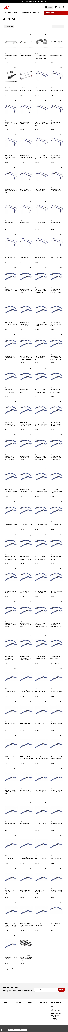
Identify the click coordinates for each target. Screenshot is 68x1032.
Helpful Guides (6, 1008)
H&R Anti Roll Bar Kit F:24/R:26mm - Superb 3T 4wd (41, 90)
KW (28, 1010)
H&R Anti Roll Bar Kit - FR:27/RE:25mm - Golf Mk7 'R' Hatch (26, 524)
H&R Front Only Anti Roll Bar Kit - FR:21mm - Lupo (25, 891)
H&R (29, 1004)
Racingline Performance (33, 1022)
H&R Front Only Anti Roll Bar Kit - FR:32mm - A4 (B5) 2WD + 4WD (26, 925)
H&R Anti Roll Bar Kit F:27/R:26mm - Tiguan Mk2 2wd (11, 191)
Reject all (11, 1030)
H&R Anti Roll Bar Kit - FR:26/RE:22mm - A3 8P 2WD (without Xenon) (10, 391)
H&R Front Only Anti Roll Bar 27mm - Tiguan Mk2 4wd (10, 792)
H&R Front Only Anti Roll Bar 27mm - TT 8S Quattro (26, 791)
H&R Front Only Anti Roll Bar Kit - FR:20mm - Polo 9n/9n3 (10, 892)
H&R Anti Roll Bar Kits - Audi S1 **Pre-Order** (55, 657)
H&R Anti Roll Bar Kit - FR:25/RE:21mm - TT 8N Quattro (10, 358)
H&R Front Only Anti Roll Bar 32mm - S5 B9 (10, 857)
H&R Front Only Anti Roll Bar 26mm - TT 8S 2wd (40, 690)
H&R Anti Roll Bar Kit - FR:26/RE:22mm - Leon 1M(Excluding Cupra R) (10, 424)
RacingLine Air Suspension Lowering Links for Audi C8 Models (26, 959)
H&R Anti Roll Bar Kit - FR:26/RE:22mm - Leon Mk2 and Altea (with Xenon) (26, 424)
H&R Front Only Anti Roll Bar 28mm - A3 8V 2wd (56, 791)
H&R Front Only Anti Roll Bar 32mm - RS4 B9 (40, 824)
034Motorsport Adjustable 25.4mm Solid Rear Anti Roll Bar (11, 57)
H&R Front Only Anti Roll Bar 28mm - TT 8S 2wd (10, 824)
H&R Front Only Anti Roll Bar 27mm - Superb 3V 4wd (41, 757)
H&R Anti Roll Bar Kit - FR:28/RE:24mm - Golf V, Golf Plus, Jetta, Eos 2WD (26, 558)
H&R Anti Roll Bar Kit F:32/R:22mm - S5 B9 (40, 223)
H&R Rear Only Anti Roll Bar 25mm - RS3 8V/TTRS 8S (11, 958)
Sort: (54, 26)
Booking (5, 1016)
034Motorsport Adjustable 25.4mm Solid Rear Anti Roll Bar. (26, 57)
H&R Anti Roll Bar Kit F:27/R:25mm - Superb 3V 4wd (26, 157)
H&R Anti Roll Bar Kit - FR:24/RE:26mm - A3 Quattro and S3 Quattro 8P (56, 291)
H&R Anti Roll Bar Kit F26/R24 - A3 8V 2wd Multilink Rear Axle (10, 257)
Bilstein (29, 1016)
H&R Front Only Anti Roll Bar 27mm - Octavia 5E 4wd (26, 724)
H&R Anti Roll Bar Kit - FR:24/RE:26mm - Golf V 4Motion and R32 (25, 324)
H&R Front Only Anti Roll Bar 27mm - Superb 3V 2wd (26, 757)
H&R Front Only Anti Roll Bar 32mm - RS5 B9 (56, 824)
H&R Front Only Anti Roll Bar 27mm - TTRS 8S (40, 791)
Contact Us (5, 1018)
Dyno (34, 13)
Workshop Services (13, 13)
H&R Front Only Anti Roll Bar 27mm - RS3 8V (56, 724)
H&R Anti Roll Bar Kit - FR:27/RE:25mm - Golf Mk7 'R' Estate (11, 524)
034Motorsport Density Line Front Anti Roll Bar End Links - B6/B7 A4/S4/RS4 (41, 57)
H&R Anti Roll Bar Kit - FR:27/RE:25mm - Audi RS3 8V (11, 491)
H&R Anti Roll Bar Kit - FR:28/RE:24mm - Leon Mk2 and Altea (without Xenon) (40, 559)
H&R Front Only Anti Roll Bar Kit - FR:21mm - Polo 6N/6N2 (41, 892)
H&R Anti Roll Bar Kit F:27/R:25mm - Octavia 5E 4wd (11, 157)
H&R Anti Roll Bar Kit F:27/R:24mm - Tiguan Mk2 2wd (41, 124)
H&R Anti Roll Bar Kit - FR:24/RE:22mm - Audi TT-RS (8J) (26, 291)
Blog (38, 13)
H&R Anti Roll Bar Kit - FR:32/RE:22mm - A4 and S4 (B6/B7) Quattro (25, 658)
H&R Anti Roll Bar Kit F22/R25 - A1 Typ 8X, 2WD (56, 223)
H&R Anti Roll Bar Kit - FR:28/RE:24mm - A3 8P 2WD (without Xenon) (56, 524)
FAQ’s (54, 1004)
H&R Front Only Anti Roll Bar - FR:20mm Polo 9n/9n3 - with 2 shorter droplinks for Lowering (26, 859)
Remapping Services (26, 13)
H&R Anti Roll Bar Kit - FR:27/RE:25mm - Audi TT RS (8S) (56, 491)
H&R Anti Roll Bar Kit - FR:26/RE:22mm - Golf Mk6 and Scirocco (26, 391)
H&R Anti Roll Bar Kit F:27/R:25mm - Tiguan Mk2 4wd (41, 157)
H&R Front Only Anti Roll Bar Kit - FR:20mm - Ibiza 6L (41, 858)
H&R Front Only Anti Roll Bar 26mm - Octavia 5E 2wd (26, 690)
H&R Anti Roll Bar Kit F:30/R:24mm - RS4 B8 (40, 190)
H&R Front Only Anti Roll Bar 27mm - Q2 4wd (40, 724)
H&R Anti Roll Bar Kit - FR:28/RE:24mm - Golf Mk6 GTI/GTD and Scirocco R (11, 558)
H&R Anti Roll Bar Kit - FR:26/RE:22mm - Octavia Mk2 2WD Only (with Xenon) (56, 425)
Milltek (29, 1020)
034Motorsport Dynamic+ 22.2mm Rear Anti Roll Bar (56, 56)
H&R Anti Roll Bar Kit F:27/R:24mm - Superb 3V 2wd (26, 124)
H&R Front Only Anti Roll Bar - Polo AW (40, 924)
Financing (42, 1006)
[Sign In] (59, 7)
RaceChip (30, 1014)
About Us (5, 1014)
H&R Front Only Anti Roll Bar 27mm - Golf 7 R (10, 724)
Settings (5, 1030)
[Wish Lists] (55, 7)
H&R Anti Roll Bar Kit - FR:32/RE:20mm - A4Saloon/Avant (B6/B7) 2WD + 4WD (56, 625)
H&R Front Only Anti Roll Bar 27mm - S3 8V (10, 757)
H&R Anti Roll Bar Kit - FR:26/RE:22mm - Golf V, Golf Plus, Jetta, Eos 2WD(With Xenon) (41, 392)
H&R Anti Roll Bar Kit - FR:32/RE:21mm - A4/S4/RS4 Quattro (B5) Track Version (10, 659)
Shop (4, 13)
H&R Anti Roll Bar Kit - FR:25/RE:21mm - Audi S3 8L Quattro (56, 324)
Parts (17, 1004)
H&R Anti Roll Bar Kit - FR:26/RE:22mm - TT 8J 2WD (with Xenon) (40, 458)
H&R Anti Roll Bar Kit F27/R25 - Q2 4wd (24, 256)
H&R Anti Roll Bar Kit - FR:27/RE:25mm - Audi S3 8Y (41, 491)
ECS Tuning (30, 1012)
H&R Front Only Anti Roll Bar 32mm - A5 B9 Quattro (26, 824)
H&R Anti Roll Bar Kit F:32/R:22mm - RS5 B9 (25, 223)
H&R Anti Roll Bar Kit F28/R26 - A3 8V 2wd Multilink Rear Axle (40, 257)
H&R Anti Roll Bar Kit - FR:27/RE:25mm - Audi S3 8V (26, 491)
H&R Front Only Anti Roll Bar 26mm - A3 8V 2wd (10, 690)
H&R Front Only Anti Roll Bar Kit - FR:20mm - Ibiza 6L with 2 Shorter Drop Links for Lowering (56, 859)
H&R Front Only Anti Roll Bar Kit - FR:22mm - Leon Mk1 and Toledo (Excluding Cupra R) (11, 926)
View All (29, 1024)
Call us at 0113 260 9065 (56, 1010)
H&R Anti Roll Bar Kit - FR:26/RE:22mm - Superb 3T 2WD (26, 458)
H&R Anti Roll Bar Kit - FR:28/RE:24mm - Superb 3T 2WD (10, 591)
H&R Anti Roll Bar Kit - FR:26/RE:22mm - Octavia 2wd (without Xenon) (41, 424)
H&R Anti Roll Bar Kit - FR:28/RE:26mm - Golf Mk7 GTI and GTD (56, 591)
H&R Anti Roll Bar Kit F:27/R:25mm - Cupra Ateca (56, 123)
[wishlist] (15, 34)
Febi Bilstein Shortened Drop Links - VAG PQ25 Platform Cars (25, 90)
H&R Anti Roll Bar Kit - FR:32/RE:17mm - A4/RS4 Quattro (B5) (26, 625)
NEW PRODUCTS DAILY (34, 1)
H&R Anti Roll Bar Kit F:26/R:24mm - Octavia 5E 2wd (11, 124)
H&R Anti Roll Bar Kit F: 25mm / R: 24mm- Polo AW (56, 89)
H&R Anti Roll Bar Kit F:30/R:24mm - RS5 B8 (10, 223)
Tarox (29, 1018)
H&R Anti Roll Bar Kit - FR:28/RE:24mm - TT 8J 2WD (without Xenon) (25, 591)
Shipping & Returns (57, 1013)
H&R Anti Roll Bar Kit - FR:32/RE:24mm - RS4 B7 (41, 657)
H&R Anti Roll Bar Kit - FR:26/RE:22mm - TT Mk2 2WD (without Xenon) (56, 458)
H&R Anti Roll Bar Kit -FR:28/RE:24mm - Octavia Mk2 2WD (56, 558)
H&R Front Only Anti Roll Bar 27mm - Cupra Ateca (56, 690)
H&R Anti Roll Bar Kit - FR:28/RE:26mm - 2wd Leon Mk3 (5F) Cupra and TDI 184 (41, 592)
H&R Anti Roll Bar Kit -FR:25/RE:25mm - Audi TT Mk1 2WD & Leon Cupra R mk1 (26, 358)
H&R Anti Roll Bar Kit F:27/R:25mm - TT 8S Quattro (55, 157)
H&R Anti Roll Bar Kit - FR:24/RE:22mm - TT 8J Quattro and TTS (40, 291)
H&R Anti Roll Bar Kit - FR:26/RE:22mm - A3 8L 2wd (40, 358)
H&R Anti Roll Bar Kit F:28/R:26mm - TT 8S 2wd (26, 190)
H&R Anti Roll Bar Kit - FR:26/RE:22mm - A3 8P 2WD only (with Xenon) (56, 358)
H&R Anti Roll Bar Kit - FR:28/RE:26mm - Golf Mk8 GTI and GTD (11, 625)
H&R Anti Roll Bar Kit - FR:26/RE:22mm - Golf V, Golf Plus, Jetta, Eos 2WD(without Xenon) (56, 392)
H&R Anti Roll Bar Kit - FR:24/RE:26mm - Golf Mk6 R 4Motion (11, 324)
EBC (29, 1006)
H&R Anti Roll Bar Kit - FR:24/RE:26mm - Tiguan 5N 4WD (41, 324)
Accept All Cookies (21, 1030)
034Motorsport (31, 1008)
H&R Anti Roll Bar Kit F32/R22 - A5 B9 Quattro (56, 256)
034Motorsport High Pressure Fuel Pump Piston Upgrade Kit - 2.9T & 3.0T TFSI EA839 (11, 91)
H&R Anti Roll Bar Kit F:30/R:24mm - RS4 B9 (55, 190)
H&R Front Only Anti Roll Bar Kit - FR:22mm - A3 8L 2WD (56, 892)
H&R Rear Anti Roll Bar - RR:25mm (55, 924)
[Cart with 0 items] (63, 7)
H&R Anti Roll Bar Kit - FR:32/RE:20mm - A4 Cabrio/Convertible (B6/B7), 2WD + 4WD (41, 625)
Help (63, 1)
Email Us (55, 1006)
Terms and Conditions (44, 1012)
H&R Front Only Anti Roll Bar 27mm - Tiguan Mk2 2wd (56, 758)
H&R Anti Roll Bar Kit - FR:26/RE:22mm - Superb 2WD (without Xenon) (10, 458)
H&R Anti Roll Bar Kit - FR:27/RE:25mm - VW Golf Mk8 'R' (41, 524)
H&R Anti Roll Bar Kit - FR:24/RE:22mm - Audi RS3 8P (11, 291)
